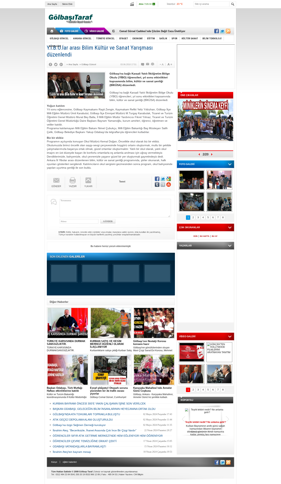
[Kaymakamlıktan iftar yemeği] (219, 180)
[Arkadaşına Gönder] (147, 64)
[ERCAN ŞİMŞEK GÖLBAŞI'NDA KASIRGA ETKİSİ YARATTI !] (219, 374)
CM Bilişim (138, 474)
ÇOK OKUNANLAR (189, 227)
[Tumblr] (157, 184)
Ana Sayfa (52, 4)
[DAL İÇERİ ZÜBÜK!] (192, 374)
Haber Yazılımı (125, 474)
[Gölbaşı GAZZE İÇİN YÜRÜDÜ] (192, 180)
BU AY (215, 236)
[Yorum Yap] (143, 64)
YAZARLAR (185, 245)
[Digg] (163, 184)
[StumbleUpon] (168, 184)
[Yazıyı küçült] (161, 64)
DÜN (195, 236)
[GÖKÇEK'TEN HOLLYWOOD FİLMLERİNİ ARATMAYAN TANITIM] (219, 352)
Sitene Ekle (67, 4)
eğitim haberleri (70, 462)
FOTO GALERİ (186, 164)
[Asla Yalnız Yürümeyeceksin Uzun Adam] (192, 352)
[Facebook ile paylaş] (216, 31)
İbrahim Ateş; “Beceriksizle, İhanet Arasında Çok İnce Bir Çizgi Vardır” (94, 430)
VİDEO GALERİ (187, 336)
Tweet (122, 181)
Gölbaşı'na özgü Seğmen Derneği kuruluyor (79, 425)
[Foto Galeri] (69, 31)
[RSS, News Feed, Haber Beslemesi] (228, 31)
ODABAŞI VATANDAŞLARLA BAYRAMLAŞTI (79, 446)
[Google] (62, 64)
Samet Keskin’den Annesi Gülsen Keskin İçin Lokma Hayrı (154, 31)
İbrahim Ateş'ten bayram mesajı (72, 451)
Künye (54, 462)
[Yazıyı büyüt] (169, 64)
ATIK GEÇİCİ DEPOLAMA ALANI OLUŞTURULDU (83, 419)
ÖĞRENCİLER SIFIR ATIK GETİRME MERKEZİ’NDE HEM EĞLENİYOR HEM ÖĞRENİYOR (108, 435)
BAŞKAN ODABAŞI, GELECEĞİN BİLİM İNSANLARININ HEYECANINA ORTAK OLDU (104, 408)
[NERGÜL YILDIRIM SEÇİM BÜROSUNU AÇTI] (219, 202)
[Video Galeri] (94, 31)
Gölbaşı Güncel (88, 64)
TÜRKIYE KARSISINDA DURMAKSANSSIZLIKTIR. (66, 346)
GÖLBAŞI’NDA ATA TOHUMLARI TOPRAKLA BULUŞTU (86, 414)
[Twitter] (56, 64)
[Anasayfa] (52, 31)
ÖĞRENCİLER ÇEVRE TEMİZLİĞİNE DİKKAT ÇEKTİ (85, 441)
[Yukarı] (88, 182)
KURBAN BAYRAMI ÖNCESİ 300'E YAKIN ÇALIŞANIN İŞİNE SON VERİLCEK (99, 403)
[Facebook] (51, 64)
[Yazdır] (152, 64)
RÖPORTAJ (187, 400)
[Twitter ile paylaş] (222, 31)
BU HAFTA (204, 236)
